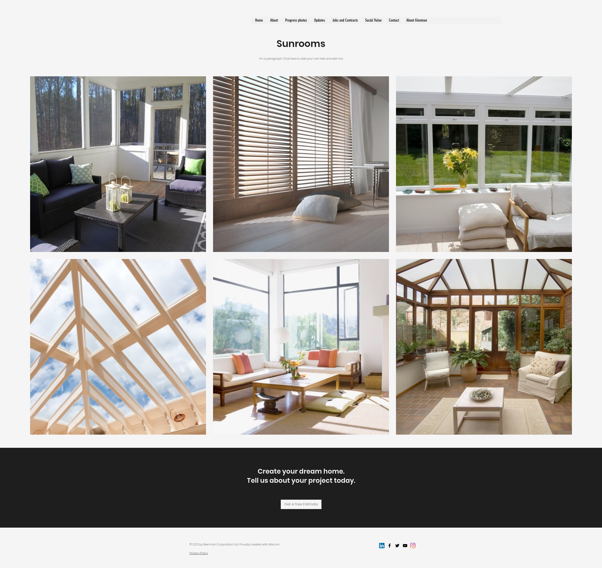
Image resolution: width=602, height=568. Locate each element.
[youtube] (405, 545)
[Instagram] (413, 545)
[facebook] (389, 545)
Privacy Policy (199, 553)
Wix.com (274, 544)
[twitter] (397, 545)
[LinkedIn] (381, 545)
